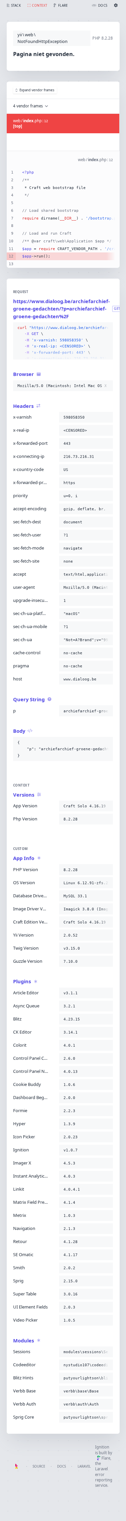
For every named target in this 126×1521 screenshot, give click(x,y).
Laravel (84, 1466)
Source (39, 1466)
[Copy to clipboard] (106, 328)
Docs (61, 1466)
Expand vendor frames (36, 90)
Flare (105, 1458)
